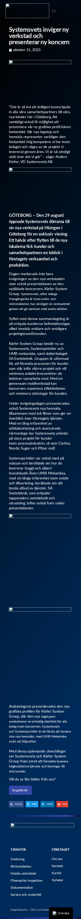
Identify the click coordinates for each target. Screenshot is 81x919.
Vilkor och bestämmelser (43, 910)
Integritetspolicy (19, 910)
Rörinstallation (21, 866)
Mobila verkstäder (23, 873)
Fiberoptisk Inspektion (26, 880)
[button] (53, 10)
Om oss (57, 859)
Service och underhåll (26, 894)
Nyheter (57, 880)
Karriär (57, 873)
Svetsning (18, 859)
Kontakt (57, 866)
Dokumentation (22, 887)
